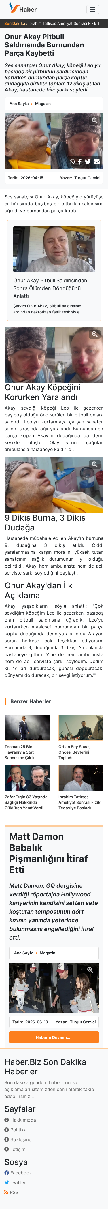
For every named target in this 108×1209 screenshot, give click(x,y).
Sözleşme (20, 1139)
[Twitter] (88, 161)
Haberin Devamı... (53, 1037)
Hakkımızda (22, 1120)
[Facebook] (80, 161)
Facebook (20, 1173)
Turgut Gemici (87, 177)
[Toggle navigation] (92, 9)
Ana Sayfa (19, 103)
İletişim (17, 1149)
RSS (13, 1192)
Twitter (17, 1182)
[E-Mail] (97, 161)
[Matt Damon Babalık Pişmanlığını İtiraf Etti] (54, 988)
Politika (17, 1130)
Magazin (43, 103)
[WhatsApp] (72, 161)
